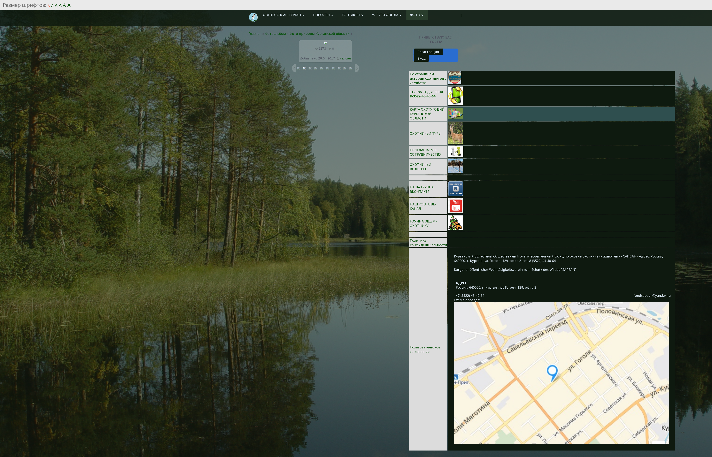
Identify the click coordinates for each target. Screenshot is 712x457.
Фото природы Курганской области (319, 33)
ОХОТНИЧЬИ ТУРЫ (425, 133)
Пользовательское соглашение (425, 349)
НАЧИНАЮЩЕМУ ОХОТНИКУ (424, 223)
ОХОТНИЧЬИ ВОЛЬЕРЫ (420, 166)
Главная (254, 33)
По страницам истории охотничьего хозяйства (428, 78)
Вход (421, 58)
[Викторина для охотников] (454, 83)
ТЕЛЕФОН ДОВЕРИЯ (426, 91)
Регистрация (428, 51)
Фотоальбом (275, 33)
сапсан (345, 58)
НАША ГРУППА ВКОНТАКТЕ (422, 189)
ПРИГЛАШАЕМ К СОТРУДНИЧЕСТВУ (425, 152)
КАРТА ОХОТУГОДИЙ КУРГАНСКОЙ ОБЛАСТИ (427, 113)
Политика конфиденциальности (428, 242)
